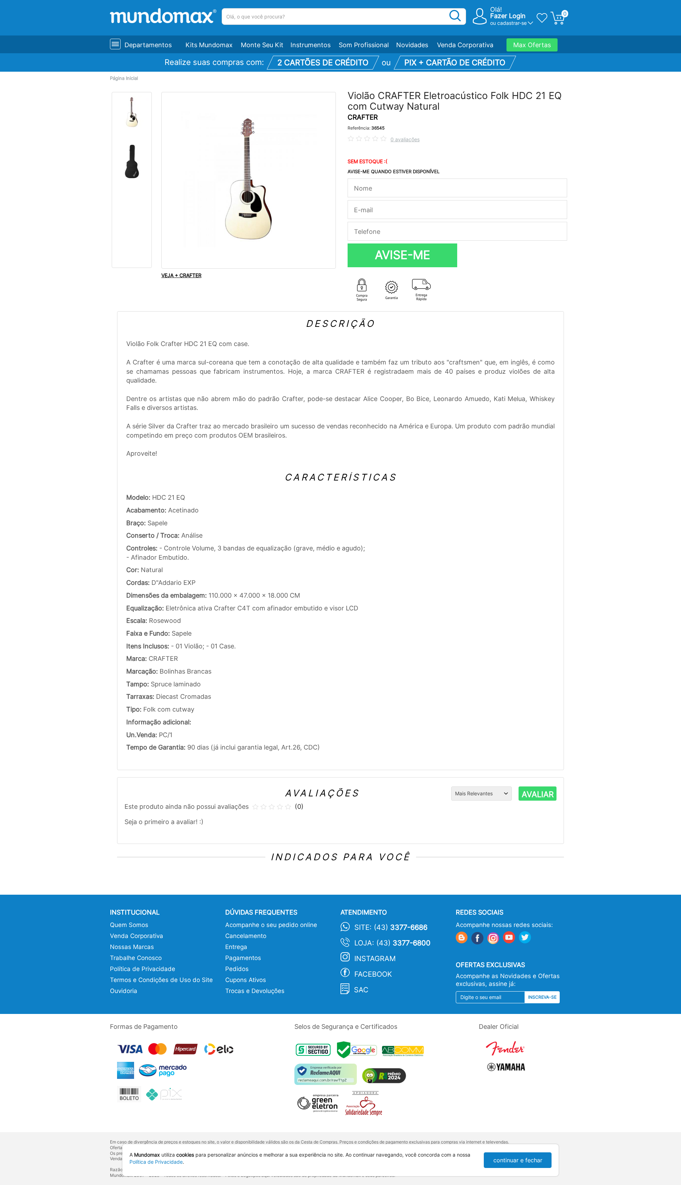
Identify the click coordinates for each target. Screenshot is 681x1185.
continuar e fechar (517, 1160)
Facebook (373, 974)
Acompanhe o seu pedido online (271, 924)
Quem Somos (129, 924)
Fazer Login (508, 16)
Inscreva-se (542, 997)
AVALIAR (538, 794)
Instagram (375, 958)
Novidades (412, 45)
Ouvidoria (123, 990)
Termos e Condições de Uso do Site (161, 979)
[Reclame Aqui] (327, 1077)
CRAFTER (363, 117)
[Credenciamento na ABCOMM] (404, 1052)
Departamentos (148, 45)
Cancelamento (245, 935)
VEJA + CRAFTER (181, 275)
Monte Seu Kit (262, 45)
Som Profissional (364, 45)
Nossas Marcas (132, 946)
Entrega (236, 946)
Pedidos (237, 968)
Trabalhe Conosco (136, 957)
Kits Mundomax (209, 45)
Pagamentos (243, 957)
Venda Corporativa (465, 45)
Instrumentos (310, 45)
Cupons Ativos (245, 979)
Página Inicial (124, 78)
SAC (361, 990)
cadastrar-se (512, 23)
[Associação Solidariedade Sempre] (365, 1105)
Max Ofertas (532, 45)
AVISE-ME (402, 255)
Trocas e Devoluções (254, 990)
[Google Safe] (359, 1052)
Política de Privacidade (142, 968)
